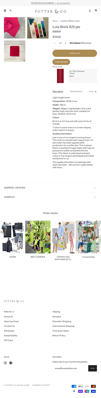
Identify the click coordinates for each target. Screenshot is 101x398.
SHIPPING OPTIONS (14, 187)
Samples (56, 316)
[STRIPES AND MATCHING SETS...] (63, 237)
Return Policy (58, 335)
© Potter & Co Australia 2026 (16, 385)
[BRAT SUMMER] (37, 237)
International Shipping (63, 326)
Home (54, 21)
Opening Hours (11, 321)
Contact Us (9, 326)
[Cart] (95, 10)
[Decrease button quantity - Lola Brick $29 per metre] (55, 43)
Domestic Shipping (61, 321)
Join (93, 368)
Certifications (76, 91)
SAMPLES (9, 197)
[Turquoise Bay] (88, 237)
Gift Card (8, 340)
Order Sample (61, 62)
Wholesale (9, 330)
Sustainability (10, 335)
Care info (93, 91)
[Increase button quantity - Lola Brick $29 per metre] (65, 43)
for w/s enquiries (50, 3)
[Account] (90, 10)
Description (57, 91)
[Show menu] (6, 10)
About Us (8, 316)
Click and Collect (60, 330)
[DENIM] (12, 237)
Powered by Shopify (41, 385)
